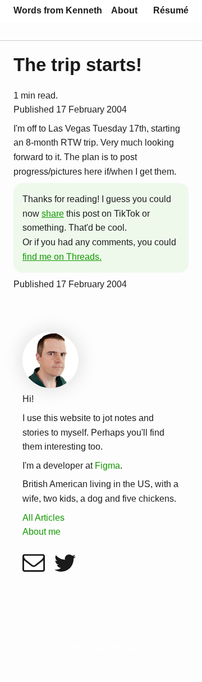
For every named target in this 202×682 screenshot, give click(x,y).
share (53, 213)
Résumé (171, 10)
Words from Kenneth (57, 10)
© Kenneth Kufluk (101, 648)
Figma (107, 465)
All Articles (43, 517)
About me (41, 531)
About (124, 10)
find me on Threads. (62, 256)
